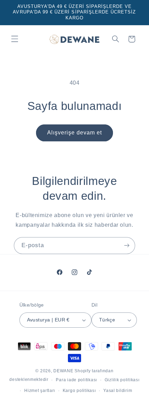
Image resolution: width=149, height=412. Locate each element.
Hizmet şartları (39, 390)
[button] (15, 39)
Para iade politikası (76, 380)
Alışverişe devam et (74, 132)
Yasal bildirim (117, 390)
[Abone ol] (127, 245)
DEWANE (63, 371)
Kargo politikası (79, 390)
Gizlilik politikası (122, 380)
